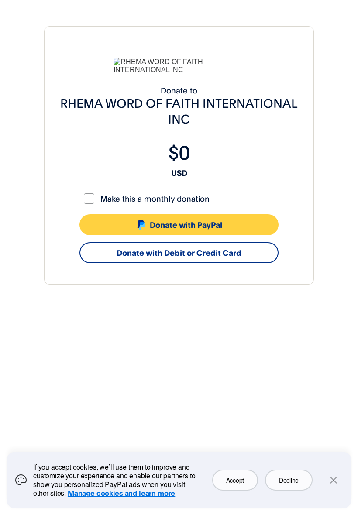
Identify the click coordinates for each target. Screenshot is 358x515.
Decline (289, 480)
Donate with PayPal (186, 225)
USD (179, 173)
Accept (235, 480)
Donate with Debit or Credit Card (179, 253)
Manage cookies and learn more (121, 493)
